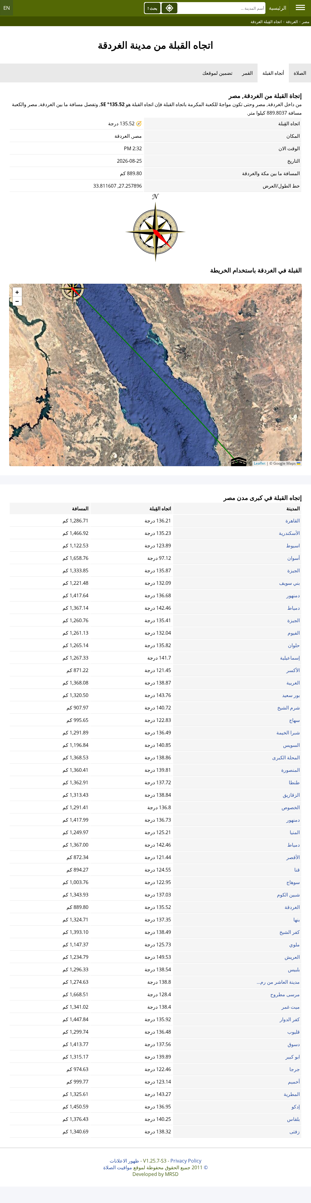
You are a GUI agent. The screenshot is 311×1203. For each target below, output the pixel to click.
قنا (297, 869)
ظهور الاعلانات (124, 1160)
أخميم (294, 1081)
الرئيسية (277, 7)
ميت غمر (291, 1007)
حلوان (294, 645)
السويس (291, 745)
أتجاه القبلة (273, 73)
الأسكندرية (289, 533)
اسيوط (293, 545)
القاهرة (292, 520)
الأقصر (293, 857)
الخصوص (291, 807)
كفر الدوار (290, 1019)
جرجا (294, 1069)
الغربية (293, 682)
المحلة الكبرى (286, 757)
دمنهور (293, 595)
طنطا (294, 782)
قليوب (293, 1031)
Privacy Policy (185, 1160)
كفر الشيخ (289, 932)
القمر (247, 73)
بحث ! (152, 8)
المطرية (292, 1094)
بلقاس (293, 1119)
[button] (72, 286)
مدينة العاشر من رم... (278, 982)
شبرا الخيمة (288, 732)
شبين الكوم (288, 894)
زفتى (294, 1131)
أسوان (293, 558)
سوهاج (293, 882)
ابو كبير (292, 1056)
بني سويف (289, 583)
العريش (292, 957)
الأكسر (293, 670)
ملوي (294, 944)
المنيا (295, 832)
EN (6, 7)
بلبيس (294, 969)
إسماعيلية (290, 657)
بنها (296, 919)
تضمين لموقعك (217, 73)
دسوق (294, 1044)
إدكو (296, 1106)
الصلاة (300, 73)
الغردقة (292, 907)
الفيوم (294, 632)
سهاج (294, 720)
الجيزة (293, 570)
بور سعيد (291, 695)
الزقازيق (291, 795)
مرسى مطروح (285, 994)
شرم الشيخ (288, 707)
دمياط (293, 608)
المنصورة (290, 770)
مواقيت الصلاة (117, 1167)
